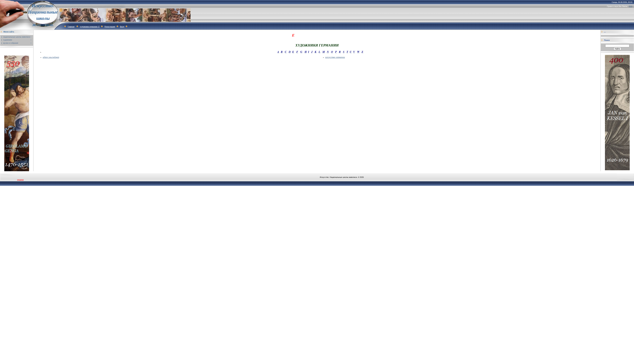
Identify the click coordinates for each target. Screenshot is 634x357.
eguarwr (20, 180)
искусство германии (335, 57)
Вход (122, 27)
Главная (71, 27)
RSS (630, 6)
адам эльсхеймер (51, 57)
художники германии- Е (90, 27)
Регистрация (110, 27)
